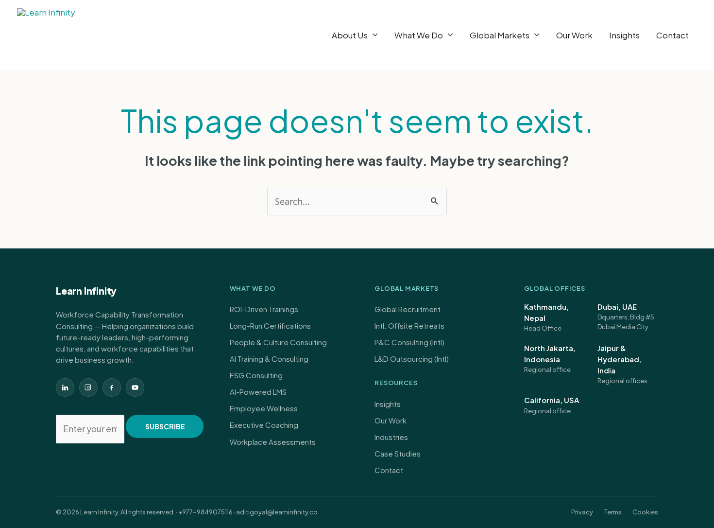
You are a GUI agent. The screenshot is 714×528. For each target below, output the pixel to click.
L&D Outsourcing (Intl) (411, 358)
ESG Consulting (256, 375)
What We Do (418, 35)
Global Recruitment (407, 309)
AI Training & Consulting (269, 358)
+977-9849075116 (205, 512)
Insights (624, 35)
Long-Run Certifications (270, 325)
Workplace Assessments (273, 441)
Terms (613, 512)
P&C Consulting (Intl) (409, 342)
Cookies (645, 512)
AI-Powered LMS (258, 391)
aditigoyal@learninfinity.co (277, 512)
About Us (350, 35)
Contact (672, 35)
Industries (391, 436)
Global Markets (499, 35)
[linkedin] (65, 387)
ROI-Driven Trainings (264, 309)
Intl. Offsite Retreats (409, 325)
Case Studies (397, 453)
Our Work (574, 35)
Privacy (582, 512)
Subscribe (165, 426)
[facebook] (111, 387)
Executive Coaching (264, 424)
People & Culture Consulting (278, 342)
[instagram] (88, 387)
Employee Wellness (264, 408)
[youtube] (135, 387)
